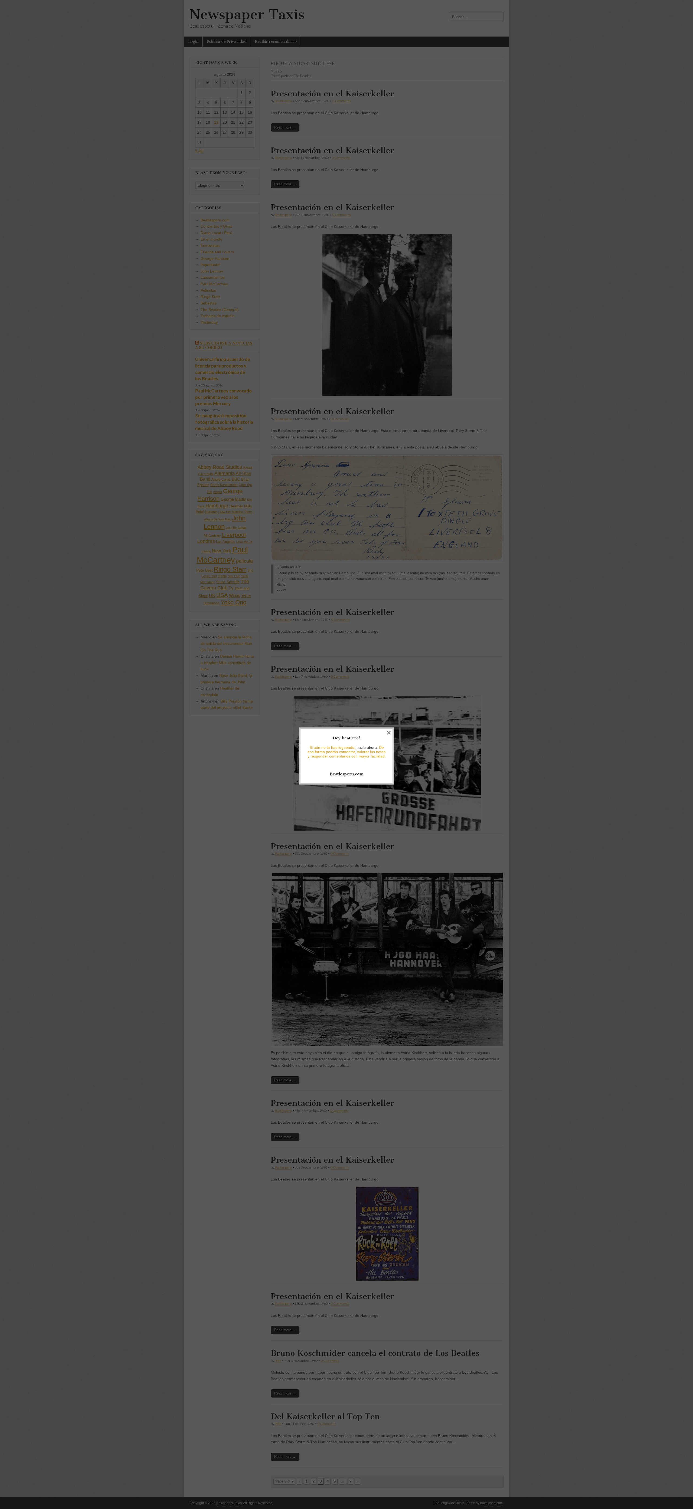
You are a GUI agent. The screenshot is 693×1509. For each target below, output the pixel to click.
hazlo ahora (367, 747)
